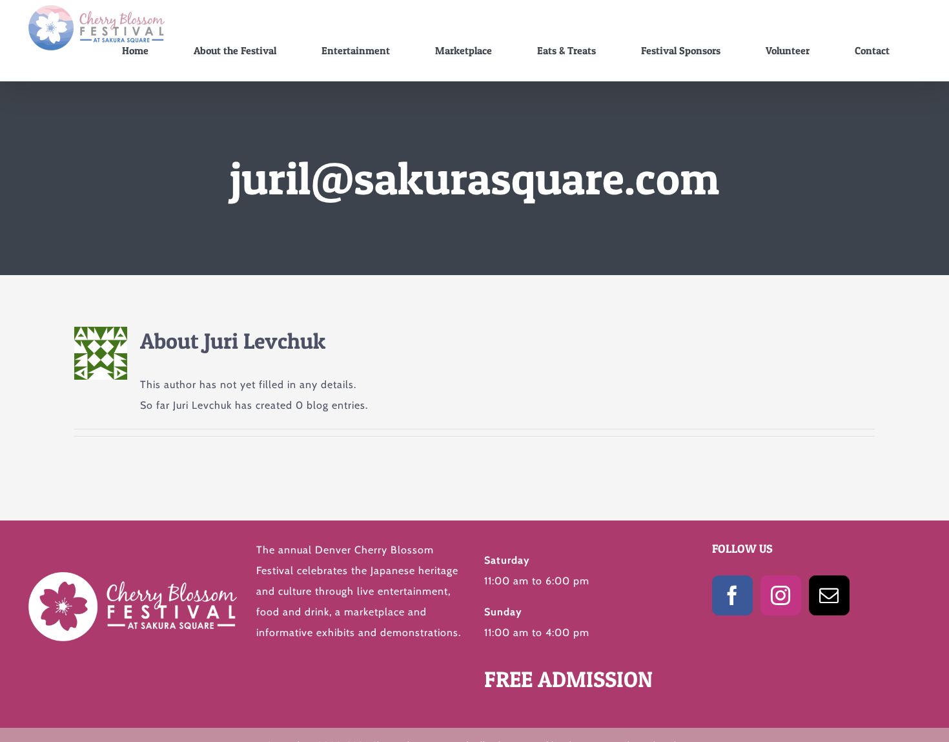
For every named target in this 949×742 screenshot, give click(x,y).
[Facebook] (732, 595)
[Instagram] (780, 595)
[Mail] (829, 595)
